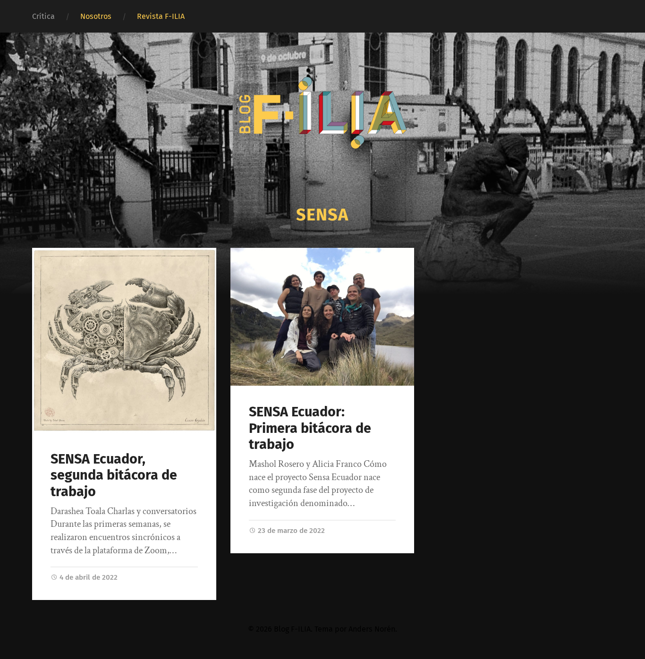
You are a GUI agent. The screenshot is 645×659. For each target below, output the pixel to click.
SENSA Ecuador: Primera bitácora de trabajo (310, 428)
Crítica (43, 16)
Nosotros (95, 16)
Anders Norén (371, 629)
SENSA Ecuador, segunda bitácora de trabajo (114, 475)
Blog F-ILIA (292, 629)
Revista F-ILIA (161, 16)
